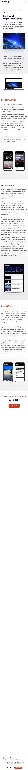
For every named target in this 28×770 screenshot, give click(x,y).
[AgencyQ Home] (6, 2)
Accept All (18, 767)
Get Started (14, 405)
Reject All (9, 767)
